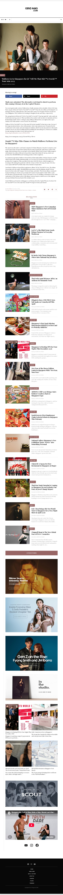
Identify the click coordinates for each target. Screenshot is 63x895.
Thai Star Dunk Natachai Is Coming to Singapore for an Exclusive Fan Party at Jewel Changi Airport (44, 487)
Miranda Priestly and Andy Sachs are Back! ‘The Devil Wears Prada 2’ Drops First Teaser (17, 769)
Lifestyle (32, 481)
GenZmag (17, 190)
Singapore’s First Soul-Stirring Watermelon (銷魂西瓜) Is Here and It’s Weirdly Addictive (44, 325)
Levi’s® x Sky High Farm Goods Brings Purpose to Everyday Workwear (43, 232)
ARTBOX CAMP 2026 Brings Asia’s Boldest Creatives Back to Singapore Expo (44, 394)
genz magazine (11, 190)
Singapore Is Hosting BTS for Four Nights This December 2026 (44, 348)
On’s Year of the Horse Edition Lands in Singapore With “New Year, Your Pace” (45, 370)
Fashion (32, 203)
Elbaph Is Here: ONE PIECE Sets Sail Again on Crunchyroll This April (43, 302)
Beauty (32, 528)
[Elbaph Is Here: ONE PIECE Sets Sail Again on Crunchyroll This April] (17, 302)
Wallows (30, 190)
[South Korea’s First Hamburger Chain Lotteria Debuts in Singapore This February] (17, 417)
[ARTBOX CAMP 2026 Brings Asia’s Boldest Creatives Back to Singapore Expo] (17, 394)
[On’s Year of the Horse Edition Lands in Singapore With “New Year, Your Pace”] (17, 371)
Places (32, 880)
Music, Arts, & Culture (35, 275)
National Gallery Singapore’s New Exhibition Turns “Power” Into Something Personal (44, 442)
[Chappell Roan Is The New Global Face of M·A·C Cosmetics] (17, 534)
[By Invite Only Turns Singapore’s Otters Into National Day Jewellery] (17, 258)
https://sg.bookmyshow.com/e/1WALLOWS (17, 133)
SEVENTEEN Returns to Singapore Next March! (43, 769)
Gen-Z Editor (12, 84)
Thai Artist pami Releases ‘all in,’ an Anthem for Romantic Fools (44, 279)
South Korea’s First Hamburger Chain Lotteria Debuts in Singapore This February (45, 417)
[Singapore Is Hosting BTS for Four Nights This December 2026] (17, 349)
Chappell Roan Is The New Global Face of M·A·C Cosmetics (44, 533)
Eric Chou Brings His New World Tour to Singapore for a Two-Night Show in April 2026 (44, 511)
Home (32, 869)
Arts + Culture (34, 296)
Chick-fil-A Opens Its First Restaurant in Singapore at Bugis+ (44, 465)
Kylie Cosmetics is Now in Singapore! (42, 732)
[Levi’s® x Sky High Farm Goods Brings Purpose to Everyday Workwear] (17, 232)
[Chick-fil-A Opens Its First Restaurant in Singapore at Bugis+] (17, 466)
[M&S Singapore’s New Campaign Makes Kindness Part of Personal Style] (17, 209)
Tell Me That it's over (23, 190)
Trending (32, 343)
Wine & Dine (33, 320)
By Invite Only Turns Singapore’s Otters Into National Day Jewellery (44, 256)
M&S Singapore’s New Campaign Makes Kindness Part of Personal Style (44, 209)
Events (2, 75)
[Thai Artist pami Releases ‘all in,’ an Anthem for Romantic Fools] (17, 281)
